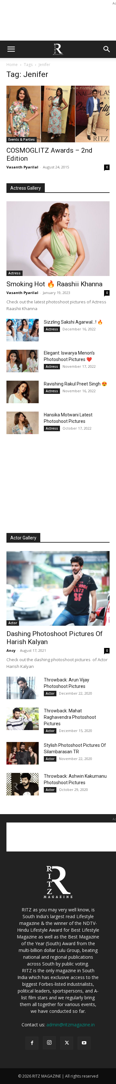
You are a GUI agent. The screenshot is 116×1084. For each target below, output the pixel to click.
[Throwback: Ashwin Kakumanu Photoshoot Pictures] (22, 784)
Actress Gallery (25, 188)
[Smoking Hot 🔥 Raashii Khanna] (58, 238)
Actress (14, 273)
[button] (11, 49)
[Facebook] (31, 1043)
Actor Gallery (23, 537)
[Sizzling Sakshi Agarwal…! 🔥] (22, 330)
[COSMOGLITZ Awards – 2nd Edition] (58, 114)
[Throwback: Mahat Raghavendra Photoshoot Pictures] (22, 719)
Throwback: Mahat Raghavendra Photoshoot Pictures (70, 717)
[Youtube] (84, 1043)
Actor (12, 623)
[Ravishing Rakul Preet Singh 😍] (22, 392)
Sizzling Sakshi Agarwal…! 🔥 (73, 322)
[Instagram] (49, 1042)
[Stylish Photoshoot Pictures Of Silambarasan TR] (22, 753)
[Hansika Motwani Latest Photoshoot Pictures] (22, 423)
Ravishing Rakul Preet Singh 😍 (75, 383)
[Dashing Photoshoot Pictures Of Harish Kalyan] (58, 588)
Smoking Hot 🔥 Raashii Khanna (54, 284)
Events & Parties (21, 139)
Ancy (10, 650)
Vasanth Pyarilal (22, 167)
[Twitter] (66, 1043)
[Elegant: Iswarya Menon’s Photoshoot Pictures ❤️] (22, 361)
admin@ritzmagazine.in (70, 1025)
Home (12, 64)
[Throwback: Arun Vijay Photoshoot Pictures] (22, 688)
